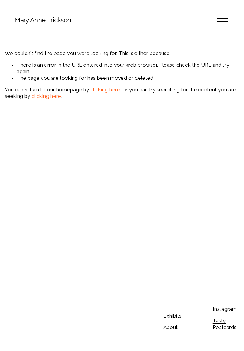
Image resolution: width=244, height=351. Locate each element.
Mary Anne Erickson (43, 20)
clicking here (105, 90)
